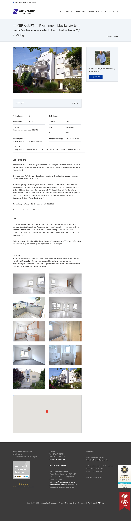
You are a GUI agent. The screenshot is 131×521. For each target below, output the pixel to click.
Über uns (107, 11)
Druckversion (111, 36)
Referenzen (80, 11)
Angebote (90, 11)
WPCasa (101, 503)
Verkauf (60, 11)
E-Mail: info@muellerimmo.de (97, 460)
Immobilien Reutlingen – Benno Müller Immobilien (58, 503)
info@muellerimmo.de (57, 459)
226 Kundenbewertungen (124, 483)
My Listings (96, 77)
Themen (99, 11)
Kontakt (116, 11)
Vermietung (70, 11)
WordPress (92, 503)
